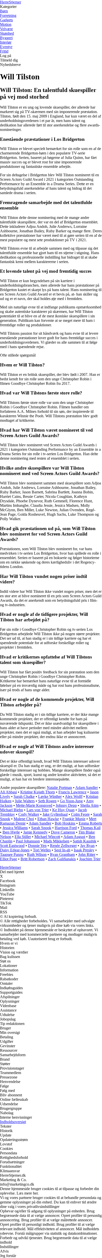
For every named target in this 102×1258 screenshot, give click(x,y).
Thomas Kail (90, 828)
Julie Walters (25, 801)
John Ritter (86, 854)
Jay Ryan (87, 845)
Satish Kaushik (84, 841)
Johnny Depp (66, 805)
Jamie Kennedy (35, 832)
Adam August (74, 837)
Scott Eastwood (12, 845)
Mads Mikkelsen (56, 841)
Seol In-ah (62, 850)
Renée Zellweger (63, 845)
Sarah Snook (41, 828)
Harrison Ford (66, 828)
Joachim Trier (90, 859)
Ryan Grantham (62, 854)
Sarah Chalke (24, 796)
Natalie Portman (59, 787)
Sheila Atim (89, 805)
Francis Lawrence (72, 792)
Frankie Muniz (73, 819)
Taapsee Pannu (12, 854)
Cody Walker (28, 814)
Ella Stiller (23, 837)
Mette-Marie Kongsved (34, 805)
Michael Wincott (47, 837)
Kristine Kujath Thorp (37, 792)
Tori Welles (42, 850)
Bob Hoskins (65, 823)
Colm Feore (80, 814)
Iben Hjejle (11, 832)
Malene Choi (24, 819)
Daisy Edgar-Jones (14, 850)
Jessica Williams (15, 828)
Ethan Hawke (48, 819)
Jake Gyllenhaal (55, 814)
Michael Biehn (11, 810)
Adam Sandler (86, 787)
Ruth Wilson (37, 854)
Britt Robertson (33, 859)
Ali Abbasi (8, 792)
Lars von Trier (37, 810)
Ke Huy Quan (63, 810)
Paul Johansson (28, 841)
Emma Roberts (90, 823)
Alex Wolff (73, 796)
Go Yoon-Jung (71, 801)
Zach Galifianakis (62, 859)
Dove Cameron (63, 832)
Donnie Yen (37, 845)
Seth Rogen (47, 801)
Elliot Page (8, 859)
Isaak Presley (84, 850)
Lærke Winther (50, 796)
